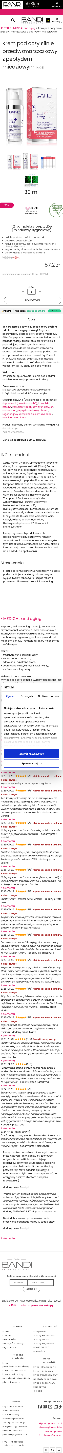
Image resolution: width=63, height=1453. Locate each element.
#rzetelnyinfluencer (50, 1435)
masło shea (9, 410)
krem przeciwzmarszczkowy (16, 1364)
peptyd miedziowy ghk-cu (32, 410)
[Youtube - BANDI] (50, 1407)
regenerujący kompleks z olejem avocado (27, 414)
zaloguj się (56, 6)
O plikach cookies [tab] (48, 696)
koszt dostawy (11, 1414)
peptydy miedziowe (45, 1379)
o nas (6, 1331)
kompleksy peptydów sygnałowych (32, 407)
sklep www (39, 1331)
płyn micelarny (11, 1382)
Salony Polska (41, 1339)
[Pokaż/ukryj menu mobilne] (4, 20)
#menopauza (53, 1431)
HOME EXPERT (41, 1347)
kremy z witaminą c (14, 1374)
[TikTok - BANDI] (60, 1407)
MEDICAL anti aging (21, 618)
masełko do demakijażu (17, 1378)
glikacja (38, 1390)
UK (52, 1450)
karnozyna (39, 1387)
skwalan (7, 417)
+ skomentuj (8, 772)
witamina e (19, 417)
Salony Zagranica (43, 1343)
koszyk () (57, 21)
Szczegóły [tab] (27, 696)
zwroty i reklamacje (14, 1422)
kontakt (7, 1335)
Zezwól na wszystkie (31, 753)
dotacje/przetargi (13, 1343)
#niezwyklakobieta (50, 1427)
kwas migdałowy (43, 1371)
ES (59, 1450)
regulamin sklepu (13, 1406)
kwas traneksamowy (45, 1375)
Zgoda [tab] (10, 696)
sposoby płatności (13, 1418)
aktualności (9, 1339)
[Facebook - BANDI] (38, 1407)
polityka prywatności (15, 1434)
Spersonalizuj (30, 763)
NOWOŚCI (39, 1351)
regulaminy (9, 1347)
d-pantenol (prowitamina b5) (20, 403)
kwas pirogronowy (44, 1382)
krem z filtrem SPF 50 (15, 1370)
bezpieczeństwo (12, 1430)
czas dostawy (11, 1410)
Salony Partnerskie (44, 1335)
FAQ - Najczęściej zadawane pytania (14, 1443)
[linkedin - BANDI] (55, 1407)
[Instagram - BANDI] (44, 1407)
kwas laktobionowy (44, 1367)
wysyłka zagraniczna (15, 1426)
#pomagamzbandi (50, 1423)
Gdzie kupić (50, 1326)
